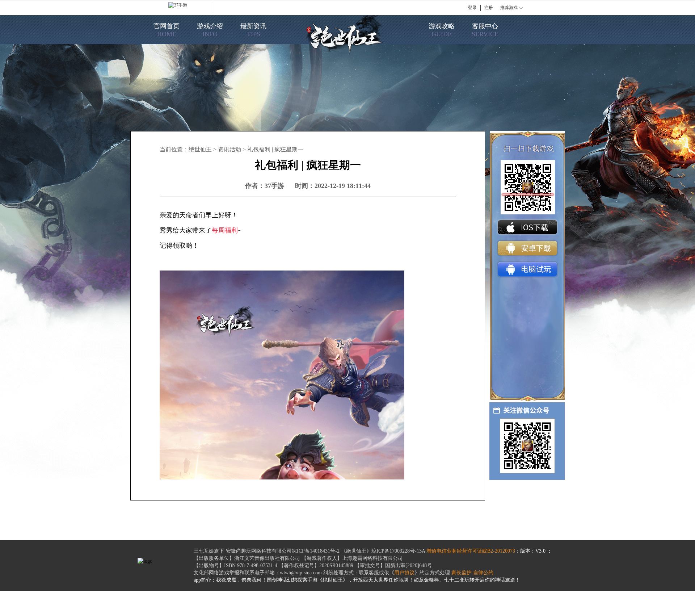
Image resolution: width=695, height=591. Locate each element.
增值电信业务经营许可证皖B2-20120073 (470, 551)
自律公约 (483, 572)
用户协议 (404, 572)
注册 (488, 7)
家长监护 (461, 572)
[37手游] (190, 7)
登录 (472, 7)
